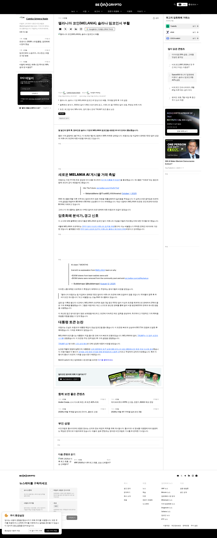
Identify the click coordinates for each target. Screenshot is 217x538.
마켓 (144, 496)
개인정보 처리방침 (34, 99)
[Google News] (196, 476)
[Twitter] (65, 29)
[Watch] (182, 148)
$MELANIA (100, 270)
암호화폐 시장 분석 (168, 496)
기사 (59, 18)
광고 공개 (183, 492)
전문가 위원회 (148, 500)
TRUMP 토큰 (63, 344)
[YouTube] (60, 29)
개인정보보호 (176, 525)
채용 (125, 500)
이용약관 (166, 525)
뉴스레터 (146, 504)
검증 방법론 (184, 488)
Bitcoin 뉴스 (165, 492)
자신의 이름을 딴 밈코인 (110, 180)
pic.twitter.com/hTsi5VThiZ (108, 188)
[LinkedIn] (76, 29)
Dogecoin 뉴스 (166, 508)
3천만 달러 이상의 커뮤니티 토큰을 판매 (98, 226)
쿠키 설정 (194, 525)
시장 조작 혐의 (81, 344)
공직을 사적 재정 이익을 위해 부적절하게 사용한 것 (99, 352)
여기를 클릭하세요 (105, 360)
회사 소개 (127, 496)
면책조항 (186, 525)
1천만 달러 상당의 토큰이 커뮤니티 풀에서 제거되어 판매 (103, 229)
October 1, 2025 (129, 193)
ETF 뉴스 (164, 519)
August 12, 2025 (108, 283)
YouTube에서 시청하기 (173, 168)
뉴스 (144, 488)
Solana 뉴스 (165, 511)
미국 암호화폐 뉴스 (168, 504)
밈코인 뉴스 (165, 515)
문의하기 (127, 492)
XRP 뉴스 (164, 488)
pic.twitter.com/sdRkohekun (136, 278)
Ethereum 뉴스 (166, 500)
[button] (33, 493)
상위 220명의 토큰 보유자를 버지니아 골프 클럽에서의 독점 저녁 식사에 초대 (122, 349)
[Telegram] (71, 29)
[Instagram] (81, 29)
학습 (144, 492)
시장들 (64, 18)
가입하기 (46, 108)
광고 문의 (127, 488)
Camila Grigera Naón (73, 93)
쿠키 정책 (17, 525)
